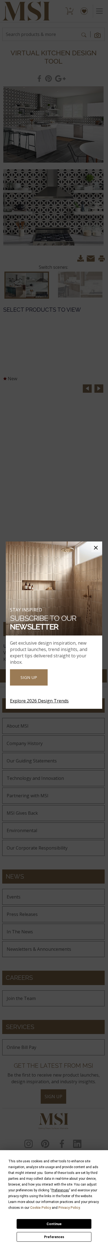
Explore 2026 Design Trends (39, 701)
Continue (54, 1224)
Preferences (54, 1237)
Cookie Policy (40, 1208)
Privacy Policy (69, 1208)
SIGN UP (28, 677)
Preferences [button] (60, 1190)
